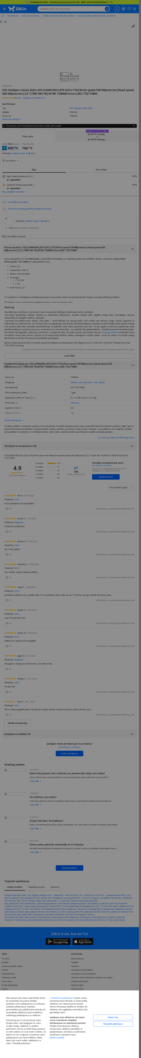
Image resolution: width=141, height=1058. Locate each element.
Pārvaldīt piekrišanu (113, 1024)
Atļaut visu (113, 1017)
